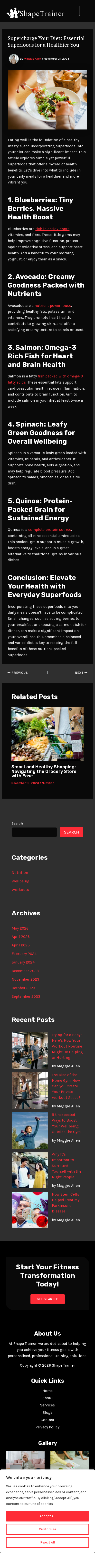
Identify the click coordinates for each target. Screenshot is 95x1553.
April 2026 (21, 936)
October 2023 (23, 988)
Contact (47, 1420)
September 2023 (26, 996)
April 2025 (21, 945)
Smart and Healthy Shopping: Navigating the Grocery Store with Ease (43, 771)
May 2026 (20, 928)
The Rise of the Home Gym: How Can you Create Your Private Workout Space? (66, 1086)
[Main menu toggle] (84, 11)
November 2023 (25, 979)
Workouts (20, 890)
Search (17, 823)
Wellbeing (20, 881)
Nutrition (48, 783)
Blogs (47, 1412)
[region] (47, 1511)
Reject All (47, 1542)
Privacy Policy (47, 1427)
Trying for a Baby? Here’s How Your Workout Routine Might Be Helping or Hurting (67, 1046)
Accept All (48, 1516)
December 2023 (25, 971)
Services (47, 1405)
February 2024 (24, 954)
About (47, 1398)
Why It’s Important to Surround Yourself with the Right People (66, 1165)
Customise (47, 1529)
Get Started (47, 1299)
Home (47, 1391)
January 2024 (23, 962)
